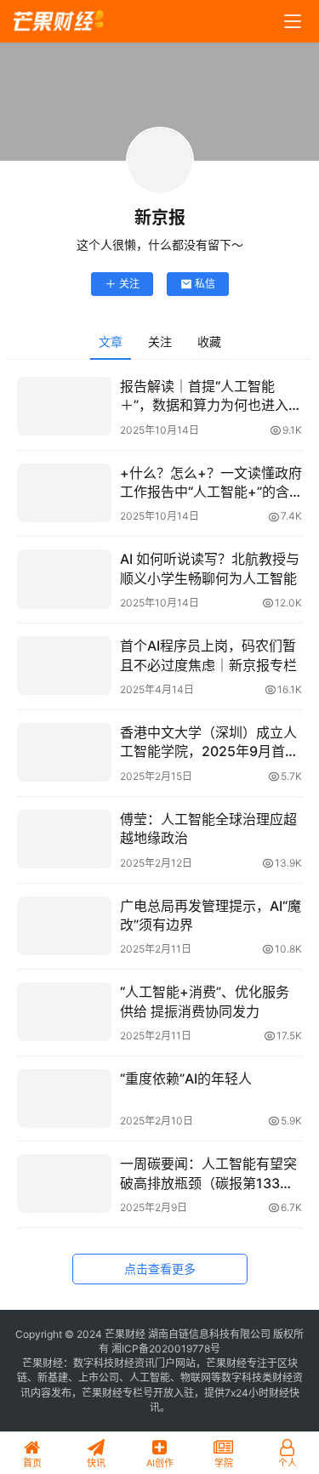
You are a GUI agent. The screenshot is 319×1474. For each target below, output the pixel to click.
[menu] (292, 21)
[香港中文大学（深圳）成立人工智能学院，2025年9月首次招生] (64, 752)
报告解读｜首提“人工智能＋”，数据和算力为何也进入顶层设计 (211, 396)
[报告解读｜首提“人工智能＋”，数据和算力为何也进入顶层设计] (64, 406)
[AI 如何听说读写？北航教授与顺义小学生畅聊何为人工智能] (64, 578)
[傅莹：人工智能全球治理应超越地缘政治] (64, 839)
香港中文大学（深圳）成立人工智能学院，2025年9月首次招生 (209, 742)
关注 (129, 283)
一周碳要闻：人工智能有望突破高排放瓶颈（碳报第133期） (211, 1173)
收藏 (209, 341)
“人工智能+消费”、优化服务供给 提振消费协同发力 (204, 1001)
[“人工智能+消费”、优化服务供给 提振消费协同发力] (64, 1011)
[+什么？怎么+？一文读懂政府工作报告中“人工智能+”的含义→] (64, 493)
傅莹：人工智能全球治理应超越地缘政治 (208, 828)
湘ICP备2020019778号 (165, 1348)
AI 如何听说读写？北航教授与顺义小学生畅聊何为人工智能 (209, 568)
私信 (205, 283)
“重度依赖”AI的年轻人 (186, 1078)
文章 (110, 341)
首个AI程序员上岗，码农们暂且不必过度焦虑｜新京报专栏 (208, 655)
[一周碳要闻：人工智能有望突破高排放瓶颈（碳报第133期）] (64, 1183)
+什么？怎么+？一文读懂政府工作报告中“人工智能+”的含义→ (211, 483)
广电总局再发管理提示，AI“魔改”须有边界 (210, 915)
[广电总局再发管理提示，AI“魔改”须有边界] (64, 925)
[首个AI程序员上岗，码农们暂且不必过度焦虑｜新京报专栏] (64, 665)
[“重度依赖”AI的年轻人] (64, 1098)
